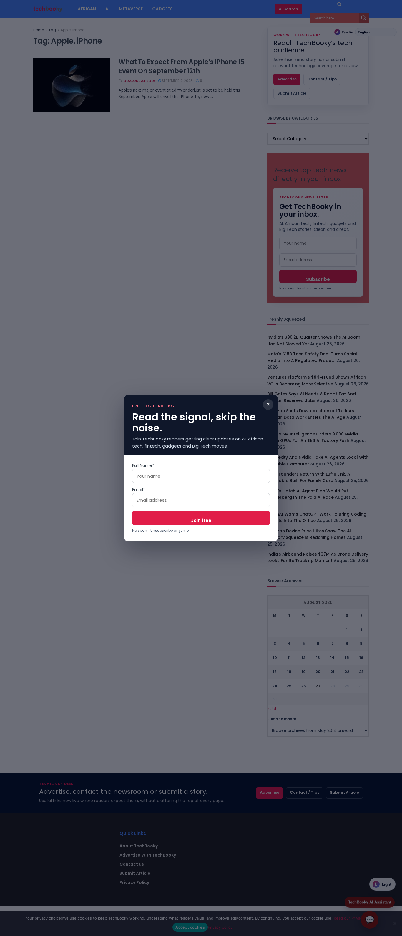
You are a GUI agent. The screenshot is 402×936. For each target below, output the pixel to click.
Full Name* (143, 465)
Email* (138, 490)
